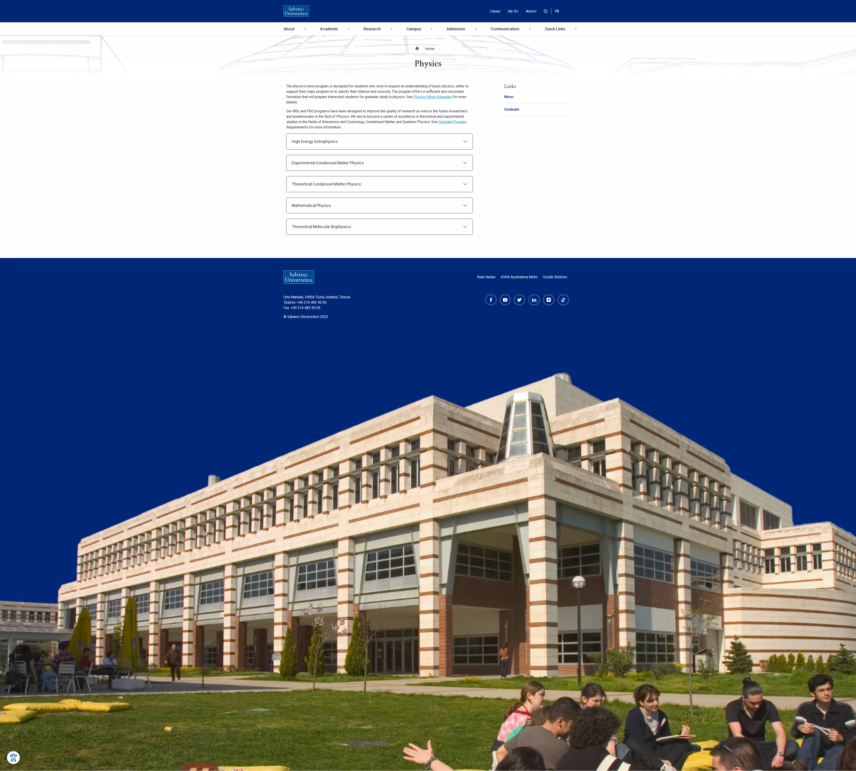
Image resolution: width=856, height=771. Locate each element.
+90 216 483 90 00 (312, 302)
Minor (509, 97)
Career (495, 11)
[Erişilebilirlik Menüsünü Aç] (13, 757)
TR (557, 11)
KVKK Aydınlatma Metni (519, 277)
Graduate (511, 109)
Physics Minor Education (433, 97)
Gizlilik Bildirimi (555, 277)
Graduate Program (452, 122)
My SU (513, 11)
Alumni (531, 11)
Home (429, 49)
